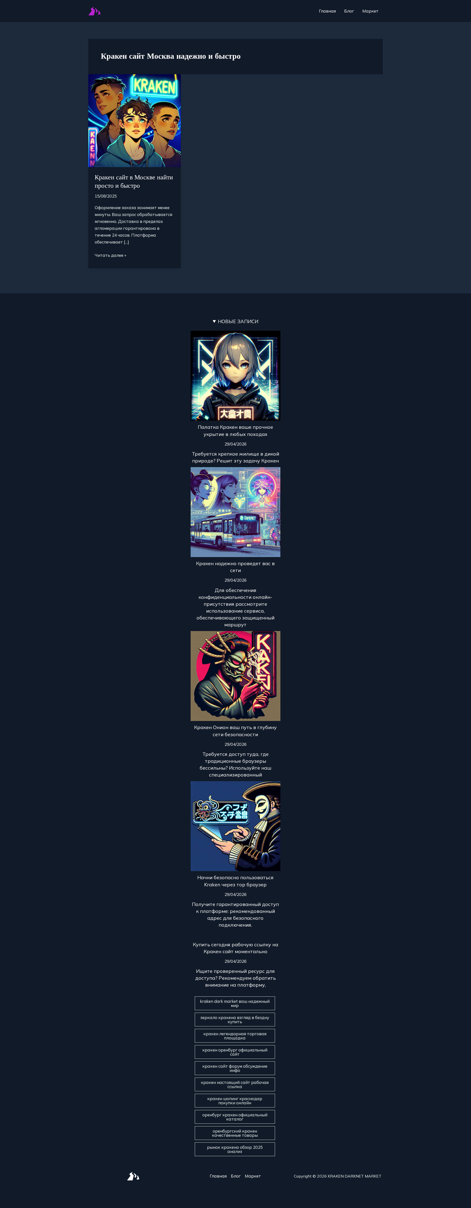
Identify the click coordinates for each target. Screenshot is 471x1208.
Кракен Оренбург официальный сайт (234, 1052)
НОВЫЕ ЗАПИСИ (238, 321)
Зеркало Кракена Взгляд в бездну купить (234, 1019)
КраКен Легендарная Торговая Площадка (234, 1035)
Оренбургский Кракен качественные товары (235, 1133)
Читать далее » (110, 255)
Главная (327, 11)
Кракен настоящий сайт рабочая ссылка (235, 1084)
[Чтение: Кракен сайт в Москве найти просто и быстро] (134, 120)
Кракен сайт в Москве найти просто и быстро (134, 181)
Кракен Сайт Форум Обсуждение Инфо (234, 1068)
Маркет (370, 11)
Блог (349, 11)
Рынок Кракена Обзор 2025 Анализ (235, 1149)
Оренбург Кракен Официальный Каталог (234, 1117)
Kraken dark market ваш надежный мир (235, 1003)
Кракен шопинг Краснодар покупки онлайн (234, 1100)
